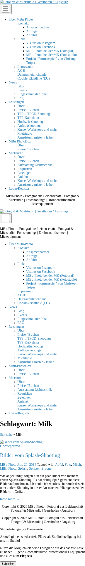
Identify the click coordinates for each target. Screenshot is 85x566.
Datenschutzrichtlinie (31, 74)
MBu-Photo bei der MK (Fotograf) (50, 51)
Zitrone (46, 468)
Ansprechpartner (37, 27)
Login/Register (19, 188)
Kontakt (23, 23)
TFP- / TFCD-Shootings (34, 114)
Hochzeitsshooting (30, 121)
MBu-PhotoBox (20, 141)
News (13, 82)
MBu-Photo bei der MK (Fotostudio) (51, 55)
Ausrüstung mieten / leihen (35, 137)
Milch (77, 464)
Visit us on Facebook (40, 47)
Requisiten (24, 169)
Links (21, 39)
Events (22, 90)
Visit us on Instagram (40, 43)
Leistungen (16, 102)
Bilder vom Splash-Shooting (30, 455)
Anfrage (31, 31)
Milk (3, 468)
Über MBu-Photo (21, 19)
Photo (12, 468)
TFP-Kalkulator (28, 118)
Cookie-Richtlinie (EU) (33, 78)
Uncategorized (10, 446)
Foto (68, 464)
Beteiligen (24, 173)
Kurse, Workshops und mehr (37, 129)
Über (20, 106)
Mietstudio (24, 133)
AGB (21, 70)
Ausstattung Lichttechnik (34, 165)
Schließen (8, 563)
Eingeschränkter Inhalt (32, 94)
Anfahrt (31, 35)
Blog (20, 86)
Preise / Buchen (28, 110)
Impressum (24, 66)
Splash (22, 468)
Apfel (59, 464)
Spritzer (34, 468)
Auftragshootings (29, 125)
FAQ (20, 98)
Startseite (6, 434)
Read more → (9, 499)
